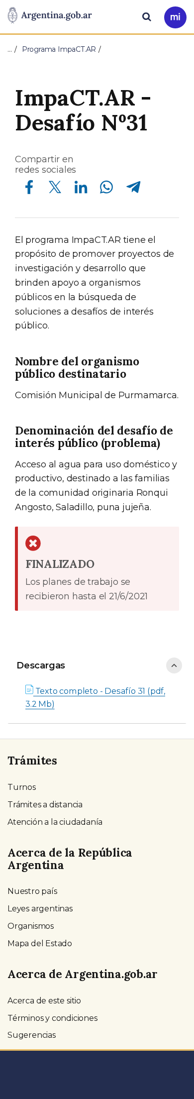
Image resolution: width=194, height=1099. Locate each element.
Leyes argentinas (40, 908)
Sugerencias (31, 1035)
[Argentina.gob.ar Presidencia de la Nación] (49, 16)
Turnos (21, 787)
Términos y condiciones (52, 1018)
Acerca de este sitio (44, 1000)
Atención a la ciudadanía (54, 822)
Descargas (40, 665)
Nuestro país (32, 891)
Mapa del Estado (39, 943)
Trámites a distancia (45, 804)
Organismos (30, 926)
